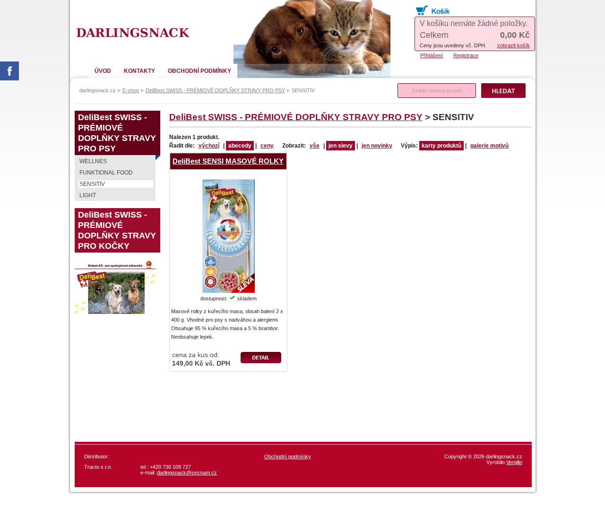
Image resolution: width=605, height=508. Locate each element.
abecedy (239, 145)
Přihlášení (431, 55)
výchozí (209, 145)
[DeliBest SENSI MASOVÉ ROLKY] (228, 183)
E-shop (130, 90)
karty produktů (441, 145)
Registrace (465, 55)
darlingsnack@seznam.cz (187, 472)
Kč (515, 35)
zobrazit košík (513, 45)
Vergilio (514, 462)
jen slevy (340, 145)
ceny (267, 145)
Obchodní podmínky (287, 456)
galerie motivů (489, 145)
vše (315, 145)
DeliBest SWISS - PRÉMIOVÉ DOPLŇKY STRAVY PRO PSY (296, 117)
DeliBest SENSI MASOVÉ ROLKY (228, 161)
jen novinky (377, 145)
